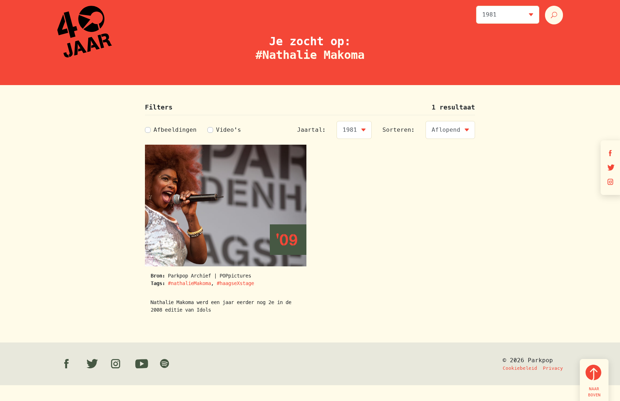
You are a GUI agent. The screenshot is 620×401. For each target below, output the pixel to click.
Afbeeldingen (175, 129)
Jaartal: (311, 129)
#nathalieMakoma (189, 283)
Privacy (553, 368)
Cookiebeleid (520, 368)
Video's (228, 129)
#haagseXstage (235, 283)
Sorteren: (398, 129)
